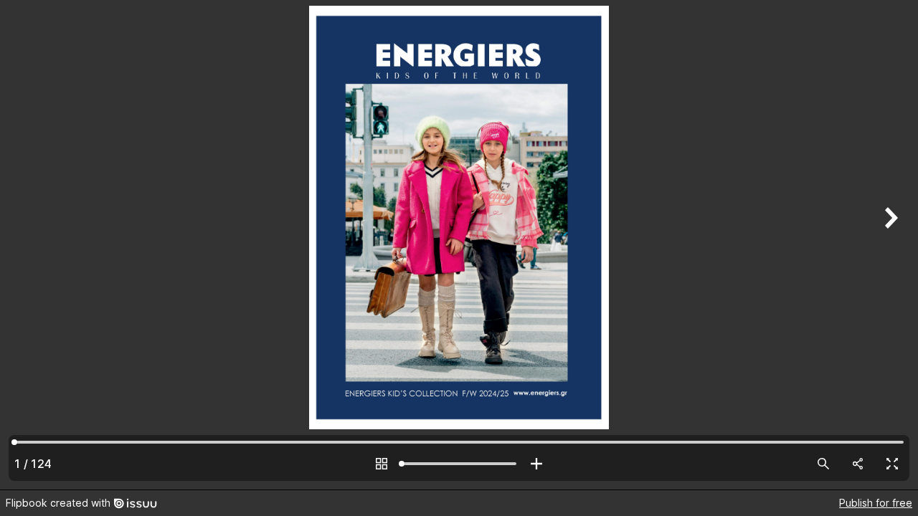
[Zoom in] (536, 463)
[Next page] (889, 244)
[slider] (459, 464)
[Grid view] (381, 463)
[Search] (823, 463)
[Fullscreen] (892, 463)
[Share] (857, 463)
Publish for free (875, 503)
